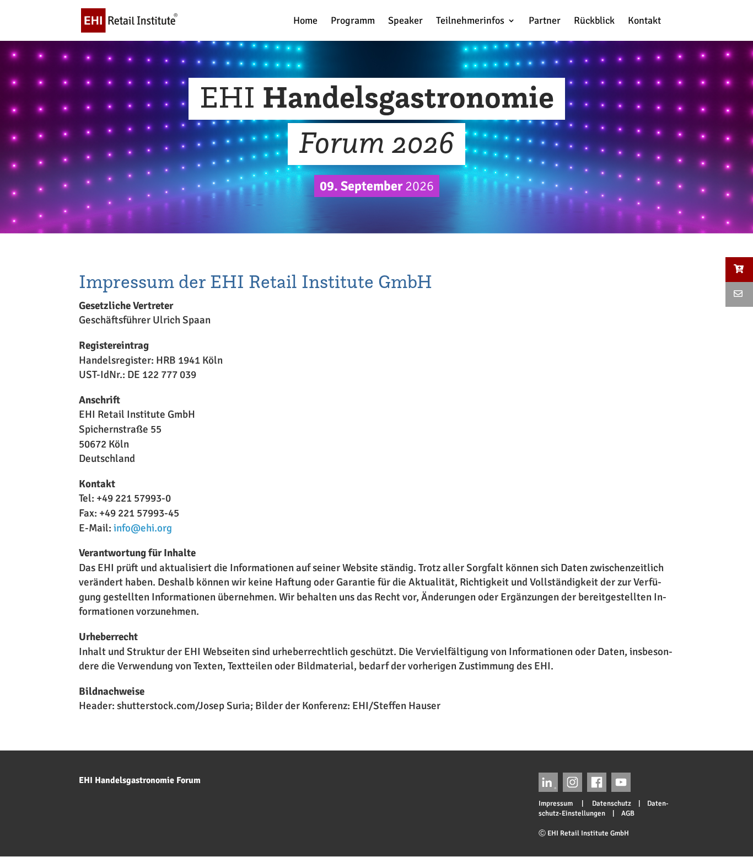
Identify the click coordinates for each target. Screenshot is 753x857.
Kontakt (644, 21)
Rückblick (594, 21)
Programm (353, 21)
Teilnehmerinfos (470, 21)
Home (305, 21)
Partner (545, 21)
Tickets (696, 20)
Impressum (559, 803)
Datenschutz (608, 803)
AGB (627, 813)
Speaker (405, 21)
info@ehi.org (143, 528)
